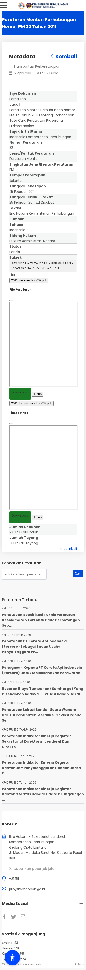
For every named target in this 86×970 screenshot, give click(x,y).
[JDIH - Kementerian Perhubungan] (47, 7)
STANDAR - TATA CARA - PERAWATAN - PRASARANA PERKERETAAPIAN (43, 266)
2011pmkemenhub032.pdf (29, 280)
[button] (12, 957)
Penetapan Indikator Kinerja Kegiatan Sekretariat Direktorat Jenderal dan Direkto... (37, 741)
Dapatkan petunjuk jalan (35, 868)
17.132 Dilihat (49, 73)
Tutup (38, 394)
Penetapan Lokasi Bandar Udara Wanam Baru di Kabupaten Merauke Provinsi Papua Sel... (41, 715)
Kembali (65, 56)
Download (20, 392)
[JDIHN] (22, 7)
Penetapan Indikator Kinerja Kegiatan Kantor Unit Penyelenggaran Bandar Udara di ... (41, 768)
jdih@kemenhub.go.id (27, 889)
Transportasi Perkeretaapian (36, 66)
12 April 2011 (21, 73)
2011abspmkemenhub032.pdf (31, 403)
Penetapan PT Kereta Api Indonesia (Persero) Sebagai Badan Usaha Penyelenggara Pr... (34, 646)
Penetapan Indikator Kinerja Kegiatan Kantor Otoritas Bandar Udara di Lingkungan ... (43, 794)
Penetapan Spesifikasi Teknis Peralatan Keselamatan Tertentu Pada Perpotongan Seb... (41, 620)
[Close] (11, 300)
